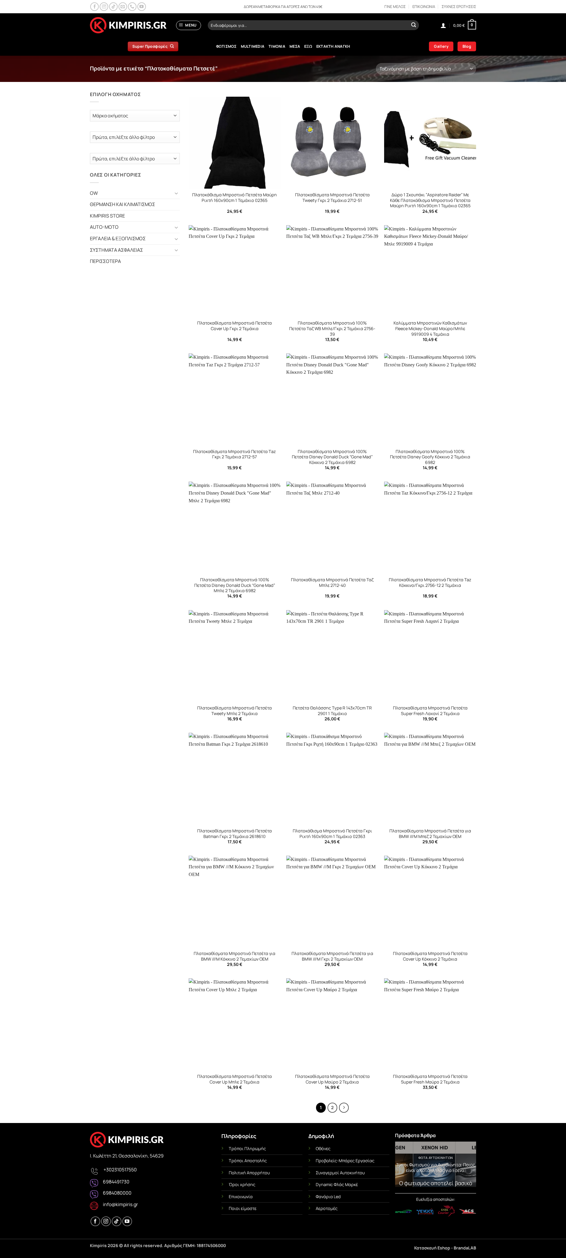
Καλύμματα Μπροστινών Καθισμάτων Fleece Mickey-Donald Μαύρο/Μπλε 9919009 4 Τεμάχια (430, 328)
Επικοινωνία (241, 1196)
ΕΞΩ (308, 46)
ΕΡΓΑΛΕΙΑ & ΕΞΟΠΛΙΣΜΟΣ (118, 238)
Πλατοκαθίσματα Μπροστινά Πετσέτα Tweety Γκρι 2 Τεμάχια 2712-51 (332, 197)
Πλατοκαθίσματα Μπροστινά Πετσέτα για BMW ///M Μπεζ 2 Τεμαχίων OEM (430, 833)
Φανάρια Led (328, 1196)
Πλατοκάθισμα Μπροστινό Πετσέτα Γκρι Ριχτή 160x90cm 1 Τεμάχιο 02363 (332, 833)
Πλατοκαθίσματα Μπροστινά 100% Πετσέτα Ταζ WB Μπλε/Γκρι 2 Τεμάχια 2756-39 (332, 328)
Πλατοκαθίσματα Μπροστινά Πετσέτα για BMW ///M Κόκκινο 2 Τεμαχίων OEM (234, 956)
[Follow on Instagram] (104, 6)
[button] (188, 25)
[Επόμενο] (344, 1108)
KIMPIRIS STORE (107, 216)
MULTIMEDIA (253, 46)
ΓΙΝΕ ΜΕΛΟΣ (395, 6)
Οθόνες (323, 1148)
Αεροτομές (327, 1208)
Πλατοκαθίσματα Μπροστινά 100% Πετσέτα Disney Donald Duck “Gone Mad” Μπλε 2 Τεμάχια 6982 (234, 585)
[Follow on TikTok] (113, 6)
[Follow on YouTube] (141, 6)
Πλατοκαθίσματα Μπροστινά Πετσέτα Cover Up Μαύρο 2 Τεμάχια (332, 1079)
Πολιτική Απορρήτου (249, 1172)
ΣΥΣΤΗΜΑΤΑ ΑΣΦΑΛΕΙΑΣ (116, 250)
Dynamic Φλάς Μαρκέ (337, 1184)
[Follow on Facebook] (94, 6)
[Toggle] (176, 193)
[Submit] (414, 25)
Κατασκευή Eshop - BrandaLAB (445, 1248)
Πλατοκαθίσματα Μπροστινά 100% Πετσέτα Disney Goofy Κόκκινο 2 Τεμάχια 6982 (430, 457)
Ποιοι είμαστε (242, 1208)
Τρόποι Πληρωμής (247, 1148)
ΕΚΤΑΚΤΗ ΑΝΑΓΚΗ (333, 46)
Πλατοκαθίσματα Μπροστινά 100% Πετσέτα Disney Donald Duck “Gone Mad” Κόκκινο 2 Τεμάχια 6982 (332, 457)
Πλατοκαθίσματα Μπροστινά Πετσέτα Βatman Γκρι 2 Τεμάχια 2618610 (234, 833)
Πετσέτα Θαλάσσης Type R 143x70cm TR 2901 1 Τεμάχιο (332, 710)
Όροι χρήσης (242, 1184)
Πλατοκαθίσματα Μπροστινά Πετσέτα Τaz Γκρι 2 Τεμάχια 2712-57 (234, 454)
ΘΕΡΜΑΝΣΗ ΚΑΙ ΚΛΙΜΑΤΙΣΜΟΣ (122, 204)
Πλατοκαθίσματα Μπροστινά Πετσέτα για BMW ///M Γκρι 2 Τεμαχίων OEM (332, 956)
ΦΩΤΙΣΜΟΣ (226, 46)
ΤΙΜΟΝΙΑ (277, 46)
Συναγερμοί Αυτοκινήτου (340, 1172)
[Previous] (403, 1166)
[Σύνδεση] (443, 25)
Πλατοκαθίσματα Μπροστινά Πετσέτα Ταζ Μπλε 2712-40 (332, 582)
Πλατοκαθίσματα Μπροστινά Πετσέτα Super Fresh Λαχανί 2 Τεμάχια (430, 710)
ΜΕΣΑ (294, 46)
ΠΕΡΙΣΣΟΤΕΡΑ (105, 261)
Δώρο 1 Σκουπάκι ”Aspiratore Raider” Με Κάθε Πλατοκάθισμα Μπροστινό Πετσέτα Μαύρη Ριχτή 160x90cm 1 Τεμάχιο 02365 (430, 200)
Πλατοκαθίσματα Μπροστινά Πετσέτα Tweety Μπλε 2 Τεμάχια (234, 710)
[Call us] (132, 6)
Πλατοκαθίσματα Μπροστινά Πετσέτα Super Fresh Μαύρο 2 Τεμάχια (430, 1079)
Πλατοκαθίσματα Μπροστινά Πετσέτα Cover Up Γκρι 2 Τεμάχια (234, 325)
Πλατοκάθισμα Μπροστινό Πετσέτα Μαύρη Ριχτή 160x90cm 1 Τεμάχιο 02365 (234, 197)
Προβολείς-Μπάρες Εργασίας (345, 1160)
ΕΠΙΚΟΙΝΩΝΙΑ (423, 6)
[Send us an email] (123, 6)
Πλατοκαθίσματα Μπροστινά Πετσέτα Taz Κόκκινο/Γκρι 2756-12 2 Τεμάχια (430, 582)
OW (94, 193)
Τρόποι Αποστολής (248, 1160)
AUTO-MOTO (104, 227)
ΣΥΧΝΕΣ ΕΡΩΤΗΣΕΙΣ (459, 6)
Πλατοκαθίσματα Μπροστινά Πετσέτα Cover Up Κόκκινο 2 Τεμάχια (430, 956)
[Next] (467, 1166)
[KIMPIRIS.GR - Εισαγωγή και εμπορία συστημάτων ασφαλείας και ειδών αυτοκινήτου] (128, 25)
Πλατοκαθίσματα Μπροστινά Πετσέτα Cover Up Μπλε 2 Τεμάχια (234, 1079)
